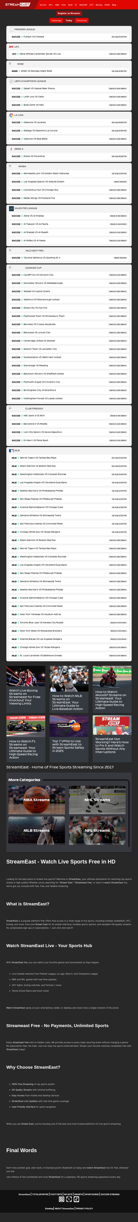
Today (69, 20)
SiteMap (49, 1208)
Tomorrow (81, 20)
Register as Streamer (69, 13)
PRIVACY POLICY (84, 1208)
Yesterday (56, 20)
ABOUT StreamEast (64, 1208)
